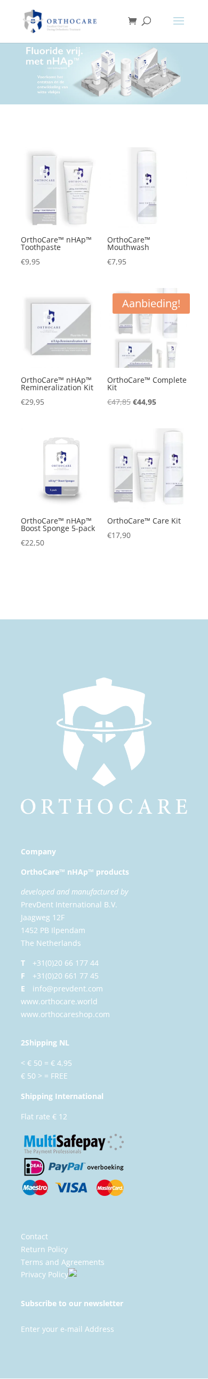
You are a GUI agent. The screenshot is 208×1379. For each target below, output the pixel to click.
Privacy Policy (44, 1274)
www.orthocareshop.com (65, 1014)
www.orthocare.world (59, 1001)
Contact (34, 1236)
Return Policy (44, 1249)
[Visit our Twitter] (85, 1274)
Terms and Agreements (63, 1262)
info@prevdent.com (68, 988)
